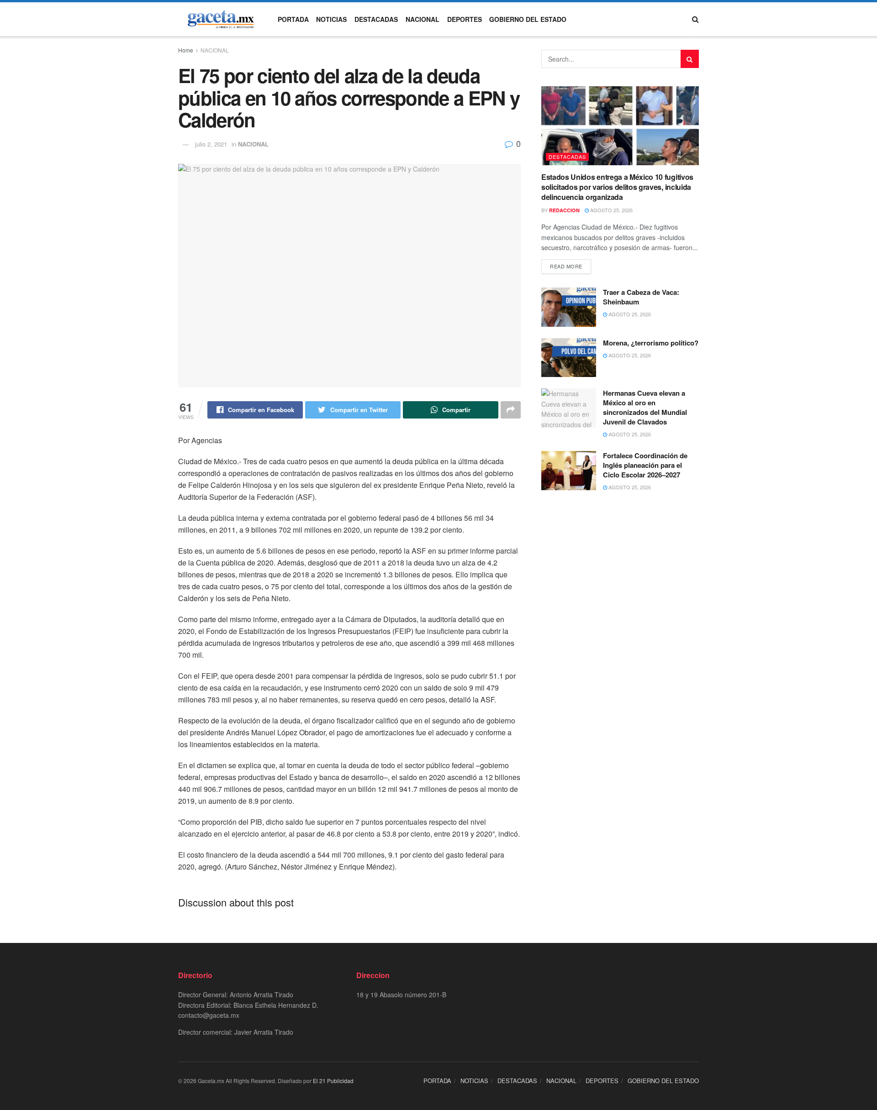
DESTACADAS (376, 19)
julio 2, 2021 (211, 144)
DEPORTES (464, 19)
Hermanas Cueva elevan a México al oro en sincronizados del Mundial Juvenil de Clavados (645, 407)
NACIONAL (422, 19)
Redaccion (564, 210)
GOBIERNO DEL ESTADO (527, 19)
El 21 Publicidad (333, 1080)
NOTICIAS (331, 19)
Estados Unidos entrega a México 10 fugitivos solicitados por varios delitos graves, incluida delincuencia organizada (617, 187)
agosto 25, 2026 (611, 210)
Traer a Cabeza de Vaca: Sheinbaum (641, 297)
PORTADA (293, 19)
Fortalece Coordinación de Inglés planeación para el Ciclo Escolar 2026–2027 (645, 465)
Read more (566, 266)
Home (185, 50)
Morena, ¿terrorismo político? (650, 343)
